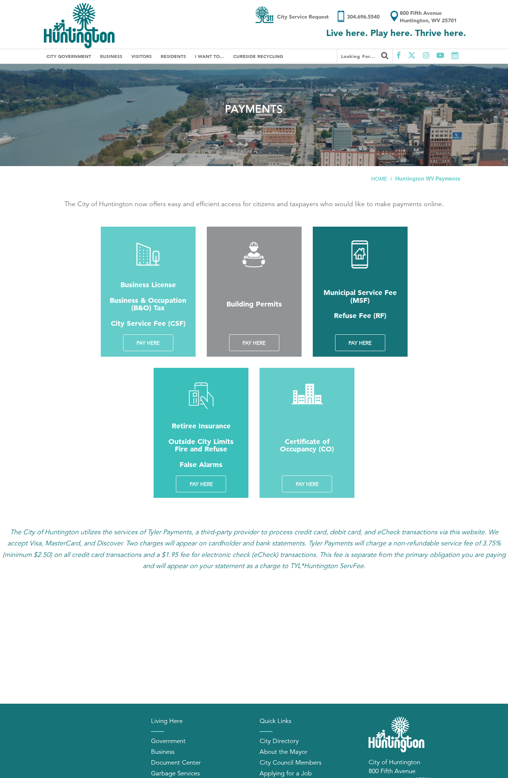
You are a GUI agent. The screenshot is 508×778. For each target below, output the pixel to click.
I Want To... (209, 56)
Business (111, 56)
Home (379, 178)
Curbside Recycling (258, 56)
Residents (173, 56)
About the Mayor (284, 752)
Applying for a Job (286, 773)
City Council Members (290, 762)
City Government (68, 56)
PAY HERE (148, 343)
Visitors (141, 56)
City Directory (279, 741)
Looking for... (359, 56)
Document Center (176, 762)
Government (168, 741)
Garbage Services (175, 773)
